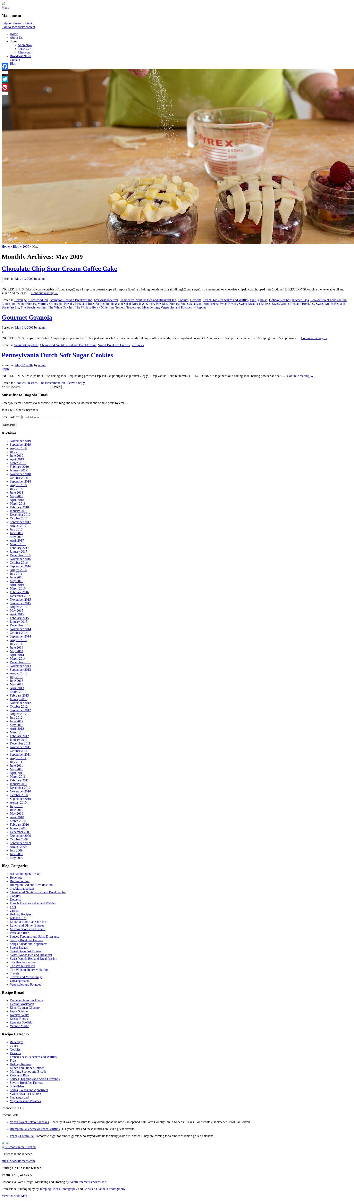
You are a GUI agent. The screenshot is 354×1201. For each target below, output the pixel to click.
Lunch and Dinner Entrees (19, 303)
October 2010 (19, 795)
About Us (16, 37)
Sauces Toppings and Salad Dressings (119, 303)
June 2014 (16, 647)
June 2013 (16, 680)
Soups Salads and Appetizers (199, 303)
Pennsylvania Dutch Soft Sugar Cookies (57, 355)
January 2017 (18, 551)
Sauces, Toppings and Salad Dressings (35, 1079)
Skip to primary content (17, 23)
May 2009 (16, 857)
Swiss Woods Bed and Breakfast (293, 303)
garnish (262, 300)
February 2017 (19, 548)
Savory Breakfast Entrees (162, 303)
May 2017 (16, 536)
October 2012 (19, 706)
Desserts (195, 300)
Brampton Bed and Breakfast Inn (71, 300)
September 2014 (20, 636)
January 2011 (18, 784)
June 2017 (16, 533)
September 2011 (20, 754)
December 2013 (20, 662)
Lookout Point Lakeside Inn (328, 300)
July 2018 (16, 489)
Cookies (183, 300)
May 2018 (16, 496)
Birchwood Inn (38, 300)
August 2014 (18, 640)
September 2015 (20, 603)
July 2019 (16, 452)
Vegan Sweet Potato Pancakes (29, 1122)
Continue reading (44, 293)
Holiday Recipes (279, 300)
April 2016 (17, 584)
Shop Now (25, 45)
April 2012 (17, 728)
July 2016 (16, 573)
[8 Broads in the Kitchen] (3, 4)
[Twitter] (5, 79)
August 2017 (18, 525)
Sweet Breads (228, 303)
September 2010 (20, 798)
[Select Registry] (7, 1143)
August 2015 (18, 607)
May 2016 (16, 581)
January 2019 (18, 470)
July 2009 (16, 850)
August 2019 (18, 448)
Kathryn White (19, 1015)
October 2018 (19, 477)
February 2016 (19, 592)
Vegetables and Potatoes (176, 307)
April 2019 (17, 459)
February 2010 (19, 824)
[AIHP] (3, 1143)
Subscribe (9, 424)
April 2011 (17, 773)
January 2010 (18, 828)
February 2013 (19, 695)
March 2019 (18, 463)
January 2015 (18, 621)
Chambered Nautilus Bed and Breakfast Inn (148, 300)
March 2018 (18, 503)
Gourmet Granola (27, 317)
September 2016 (20, 566)
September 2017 (20, 522)
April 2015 (17, 614)
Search (6, 386)
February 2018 (19, 507)
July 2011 (16, 762)
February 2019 (19, 466)
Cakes (14, 1045)
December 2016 (20, 555)
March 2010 (18, 821)
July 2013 (16, 677)
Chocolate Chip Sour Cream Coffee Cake (59, 268)
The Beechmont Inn (34, 307)
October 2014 (19, 632)
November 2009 (20, 835)
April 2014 (17, 655)
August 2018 (18, 485)
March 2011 (17, 776)
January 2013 (18, 699)
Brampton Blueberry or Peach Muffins (35, 1129)
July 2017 (16, 529)
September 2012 (20, 710)
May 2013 (16, 684)
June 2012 (16, 721)
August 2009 (18, 846)
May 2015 (16, 610)
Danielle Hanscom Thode (26, 1000)
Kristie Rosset (19, 1018)
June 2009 (16, 854)
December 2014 (20, 625)
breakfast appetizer (106, 300)
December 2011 (20, 743)
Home (14, 34)
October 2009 (19, 839)
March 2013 (18, 691)
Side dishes (17, 1086)
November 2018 (20, 474)
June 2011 (16, 765)
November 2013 (20, 666)
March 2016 (18, 588)
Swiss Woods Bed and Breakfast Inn (33, 958)
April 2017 (17, 540)
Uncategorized (19, 980)
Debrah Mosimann (22, 1004)
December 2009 (20, 832)
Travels (120, 307)
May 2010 (16, 813)
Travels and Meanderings (142, 307)
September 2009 (20, 843)
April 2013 (17, 688)
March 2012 (18, 732)
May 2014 (16, 651)
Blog (13, 63)
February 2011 (19, 780)
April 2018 (17, 500)
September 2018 (20, 481)
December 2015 (20, 596)
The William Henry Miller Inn (94, 307)
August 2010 (18, 802)
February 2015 (19, 618)
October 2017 (19, 518)
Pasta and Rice (84, 303)
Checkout (24, 52)
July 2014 (16, 643)
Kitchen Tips (300, 300)
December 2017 (20, 514)
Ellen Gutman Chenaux (25, 1007)
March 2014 (18, 658)
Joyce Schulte (19, 1011)
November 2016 (20, 559)
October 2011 (18, 750)
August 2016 (18, 570)
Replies (200, 307)
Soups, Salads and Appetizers (29, 1090)
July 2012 (16, 717)
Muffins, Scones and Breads (28, 1071)
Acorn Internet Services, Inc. (88, 1182)
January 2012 (18, 739)
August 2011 (18, 758)
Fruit (253, 300)
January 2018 (18, 511)
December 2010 (20, 787)
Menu (5, 7)
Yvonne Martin (19, 1026)
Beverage (20, 300)
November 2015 (20, 599)
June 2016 (16, 577)
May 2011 (16, 769)
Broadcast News (20, 56)
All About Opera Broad (25, 873)
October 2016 (19, 562)
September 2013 (20, 669)
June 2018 (16, 492)
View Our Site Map (14, 1196)
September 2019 (20, 444)
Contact (15, 59)
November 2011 (20, 747)
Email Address (11, 417)
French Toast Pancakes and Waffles (225, 300)
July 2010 (16, 806)
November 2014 (20, 629)
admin (42, 278)
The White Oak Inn (60, 307)
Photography (58, 1189)
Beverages (16, 1042)
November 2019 (20, 441)
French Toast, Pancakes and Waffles (33, 1057)
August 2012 (18, 714)
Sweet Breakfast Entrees (254, 303)
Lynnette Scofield (21, 1022)
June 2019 (16, 455)
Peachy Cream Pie (22, 1136)
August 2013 (18, 673)
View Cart (24, 48)
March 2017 (18, 544)
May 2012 (16, 725)
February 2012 (19, 736)
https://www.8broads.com (18, 1161)
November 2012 (20, 703)
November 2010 (20, 791)
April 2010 (17, 817)
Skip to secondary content (18, 27)
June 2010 (16, 810)
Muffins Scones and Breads (55, 303)
